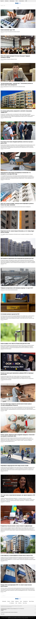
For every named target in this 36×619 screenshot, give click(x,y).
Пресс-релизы (31, 601)
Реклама (2, 610)
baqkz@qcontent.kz (3, 609)
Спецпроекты (25, 601)
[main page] (18, 3)
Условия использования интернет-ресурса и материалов (9, 612)
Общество (17, 601)
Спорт (21, 601)
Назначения (4, 601)
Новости (8, 601)
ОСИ (4, 5)
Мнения (12, 601)
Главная (2, 5)
